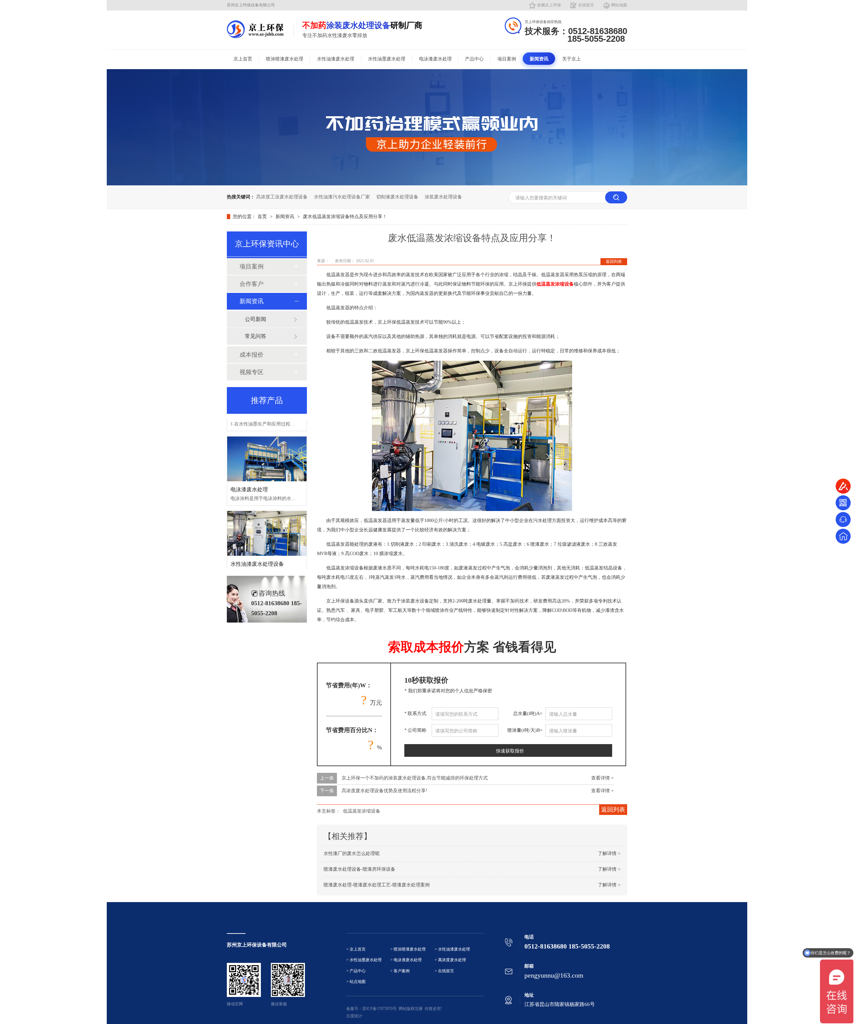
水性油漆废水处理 (335, 58)
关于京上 (571, 58)
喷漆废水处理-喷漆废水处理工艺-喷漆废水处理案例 (377, 884)
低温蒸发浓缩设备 (361, 811)
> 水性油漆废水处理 (452, 949)
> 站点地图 (356, 982)
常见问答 (255, 336)
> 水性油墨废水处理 (364, 960)
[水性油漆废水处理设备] (267, 519)
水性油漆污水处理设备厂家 (342, 196)
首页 (263, 216)
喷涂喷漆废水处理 (284, 58)
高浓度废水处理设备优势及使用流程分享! (384, 790)
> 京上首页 (356, 949)
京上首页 (243, 58)
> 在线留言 (444, 971)
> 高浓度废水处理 (450, 960)
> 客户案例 (400, 971)
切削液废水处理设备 (397, 196)
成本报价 (252, 354)
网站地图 (619, 5)
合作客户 (252, 284)
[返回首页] (843, 536)
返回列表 (614, 261)
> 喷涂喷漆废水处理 (408, 949)
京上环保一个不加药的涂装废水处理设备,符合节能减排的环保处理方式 (415, 778)
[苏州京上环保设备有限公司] (255, 29)
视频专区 (252, 372)
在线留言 (586, 5)
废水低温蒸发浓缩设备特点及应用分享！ (345, 216)
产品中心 (474, 58)
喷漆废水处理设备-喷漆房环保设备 (359, 869)
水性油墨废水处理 (386, 58)
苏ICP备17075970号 (379, 1008)
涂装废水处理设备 (443, 196)
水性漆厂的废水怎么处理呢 (352, 853)
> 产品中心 (356, 971)
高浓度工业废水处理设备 (282, 196)
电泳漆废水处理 (435, 58)
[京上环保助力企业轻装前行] (427, 183)
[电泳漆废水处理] (267, 445)
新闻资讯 (539, 58)
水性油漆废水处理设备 (257, 550)
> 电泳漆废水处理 (406, 960)
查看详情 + (602, 778)
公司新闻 (255, 319)
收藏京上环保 (549, 5)
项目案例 (506, 58)
